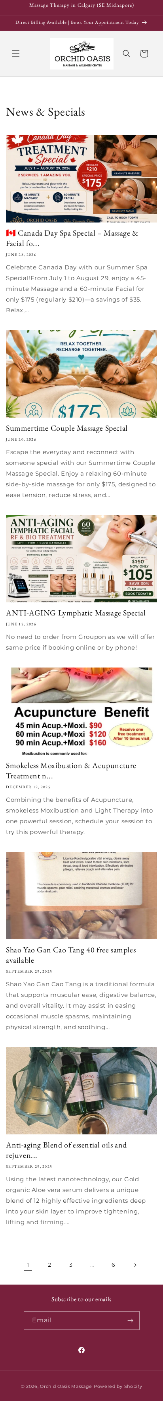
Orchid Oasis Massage (66, 1386)
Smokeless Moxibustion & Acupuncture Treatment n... (71, 770)
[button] (16, 53)
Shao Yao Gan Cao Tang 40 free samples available (71, 954)
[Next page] (135, 1265)
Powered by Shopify (118, 1386)
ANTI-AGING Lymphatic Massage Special (76, 613)
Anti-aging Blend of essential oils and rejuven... (66, 1150)
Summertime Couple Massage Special (67, 428)
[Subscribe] (130, 1320)
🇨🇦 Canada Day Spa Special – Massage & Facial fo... (72, 238)
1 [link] (28, 1265)
